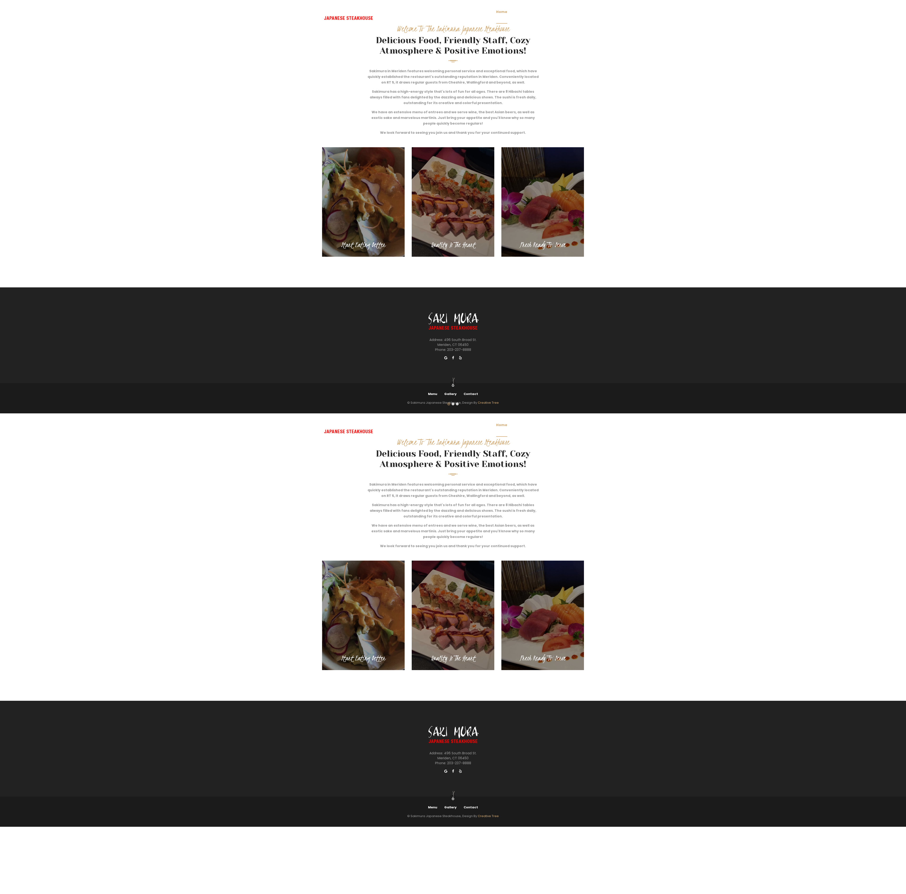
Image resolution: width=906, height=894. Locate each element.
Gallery (540, 11)
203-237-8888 (459, 349)
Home (501, 11)
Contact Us (565, 11)
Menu (520, 11)
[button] (448, 404)
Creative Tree (488, 816)
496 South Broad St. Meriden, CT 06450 (457, 342)
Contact (471, 394)
